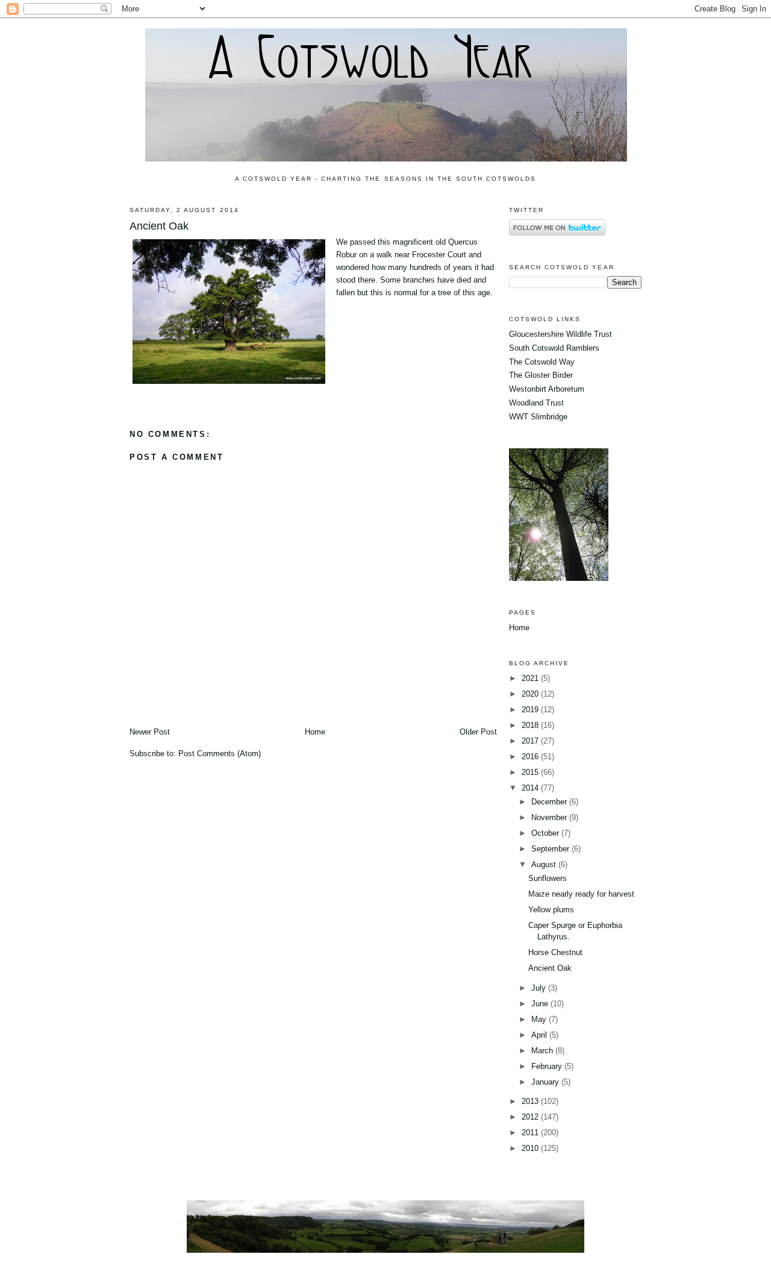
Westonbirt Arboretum (546, 388)
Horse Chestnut (555, 952)
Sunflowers (547, 878)
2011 (531, 1132)
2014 (531, 787)
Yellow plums (551, 909)
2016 (531, 756)
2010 (531, 1148)
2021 (531, 678)
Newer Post (150, 731)
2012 (531, 1116)
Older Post (478, 731)
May (540, 1019)
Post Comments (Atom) (219, 753)
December (550, 801)
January (546, 1081)
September (551, 848)
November (550, 817)
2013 (531, 1101)
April (540, 1034)
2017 (531, 740)
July (539, 987)
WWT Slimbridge (538, 416)
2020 (531, 693)
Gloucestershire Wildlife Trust (560, 334)
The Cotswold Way (542, 361)
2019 (531, 709)
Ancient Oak (159, 226)
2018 (531, 725)
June (541, 1003)
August (544, 864)
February (547, 1066)
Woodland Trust (536, 402)
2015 (531, 772)
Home (315, 731)
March (543, 1050)
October (546, 833)
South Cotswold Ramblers (554, 348)
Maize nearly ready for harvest (581, 893)
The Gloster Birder (541, 375)
